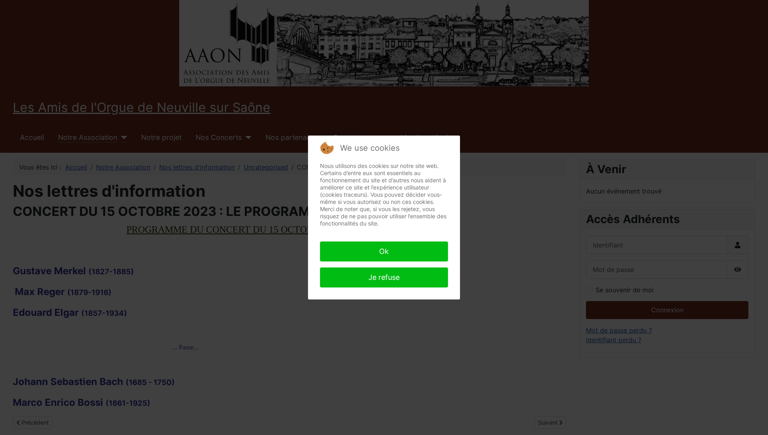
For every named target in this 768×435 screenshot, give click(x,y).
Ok (384, 251)
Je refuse (384, 277)
